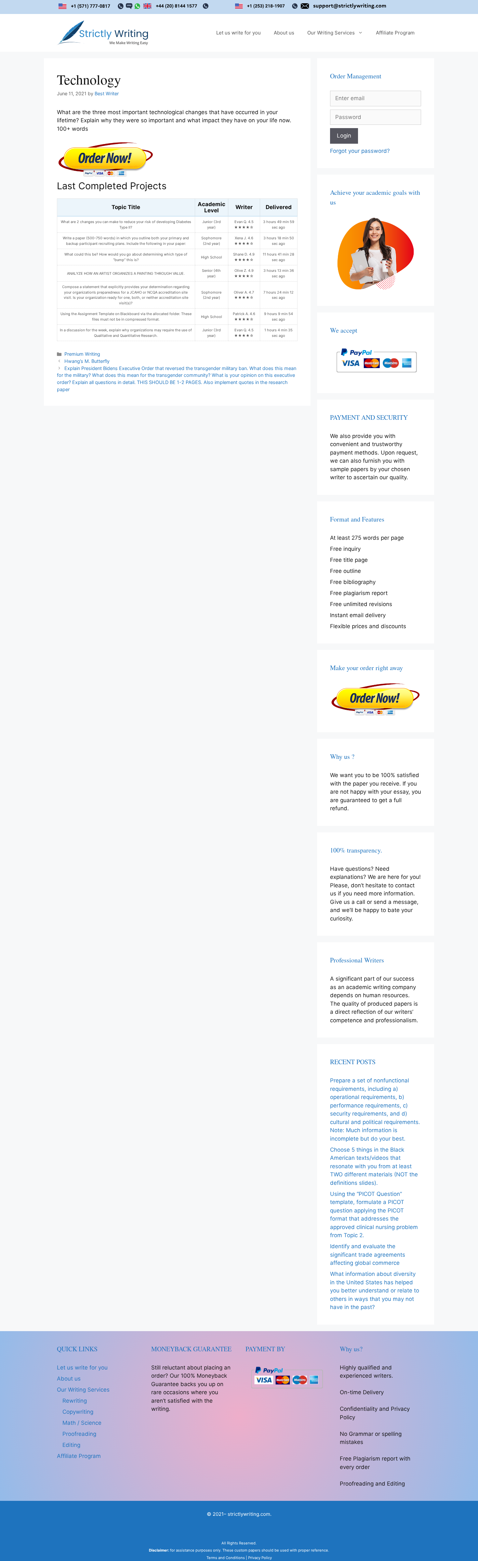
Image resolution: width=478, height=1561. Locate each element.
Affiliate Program (395, 33)
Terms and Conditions (225, 1557)
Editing (71, 1445)
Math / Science (81, 1423)
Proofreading (79, 1434)
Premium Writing (82, 354)
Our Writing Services (331, 33)
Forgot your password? (360, 151)
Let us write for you (238, 33)
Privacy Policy (260, 1557)
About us (284, 33)
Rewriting (74, 1400)
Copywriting (77, 1412)
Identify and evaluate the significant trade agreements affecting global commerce (367, 1254)
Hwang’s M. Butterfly (87, 361)
